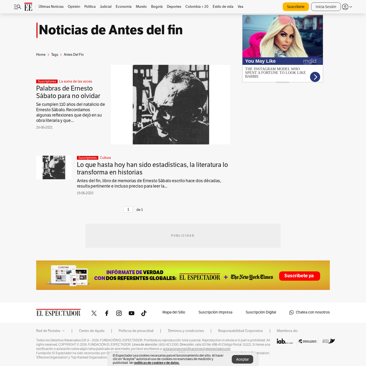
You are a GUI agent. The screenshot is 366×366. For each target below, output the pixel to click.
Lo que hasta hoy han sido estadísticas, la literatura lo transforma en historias (152, 168)
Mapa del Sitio (173, 312)
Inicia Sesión (326, 7)
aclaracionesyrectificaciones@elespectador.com (196, 349)
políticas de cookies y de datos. (157, 363)
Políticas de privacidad (136, 331)
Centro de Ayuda (91, 331)
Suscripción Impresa (215, 312)
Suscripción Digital (261, 312)
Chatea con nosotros (313, 312)
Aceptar (242, 359)
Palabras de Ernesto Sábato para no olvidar (68, 92)
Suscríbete (296, 7)
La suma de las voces (75, 81)
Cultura (105, 158)
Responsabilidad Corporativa (240, 331)
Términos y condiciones (186, 331)
